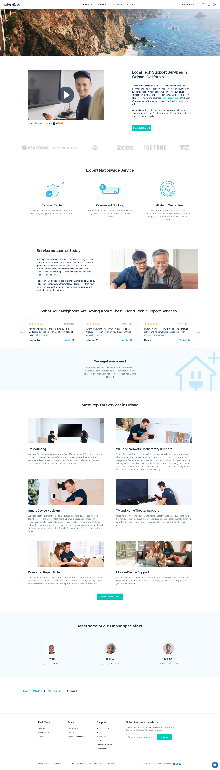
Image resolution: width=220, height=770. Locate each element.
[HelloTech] (12, 4)
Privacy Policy (43, 764)
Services (41, 728)
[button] (215, 765)
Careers (70, 732)
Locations (42, 736)
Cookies (110, 764)
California (55, 691)
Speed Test (102, 736)
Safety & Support (78, 764)
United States (32, 691)
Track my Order (103, 728)
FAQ (98, 732)
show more (41, 335)
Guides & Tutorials (104, 745)
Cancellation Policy (96, 764)
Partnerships (72, 728)
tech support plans (171, 98)
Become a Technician (76, 736)
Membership (43, 732)
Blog (99, 741)
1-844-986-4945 (188, 4)
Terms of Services (59, 764)
